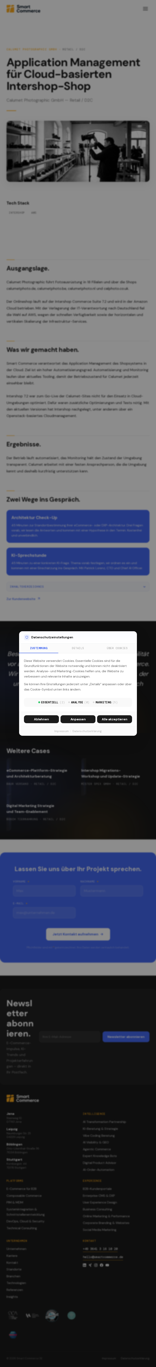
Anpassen (78, 719)
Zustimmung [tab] (38, 648)
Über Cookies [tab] (117, 648)
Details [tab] (78, 648)
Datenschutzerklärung (87, 731)
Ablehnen (41, 719)
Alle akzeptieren (114, 719)
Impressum (61, 731)
